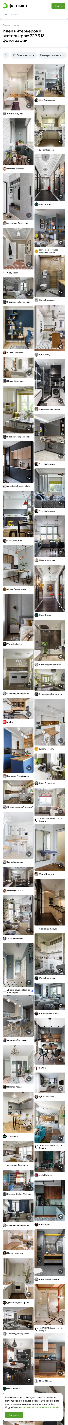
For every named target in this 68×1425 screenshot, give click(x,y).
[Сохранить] (29, 105)
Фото (16, 25)
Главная (6, 25)
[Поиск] (6, 14)
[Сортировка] (6, 55)
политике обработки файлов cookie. (40, 1407)
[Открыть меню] (47, 6)
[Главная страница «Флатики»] (23, 6)
